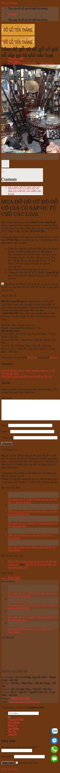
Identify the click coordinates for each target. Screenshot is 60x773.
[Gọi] (54, 749)
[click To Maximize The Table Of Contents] (5, 164)
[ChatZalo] (54, 731)
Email (5, 431)
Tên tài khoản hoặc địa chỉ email (19, 747)
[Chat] (54, 740)
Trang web (7, 437)
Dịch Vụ (4, 41)
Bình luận (6, 397)
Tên (4, 425)
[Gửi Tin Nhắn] (54, 758)
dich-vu (54, 357)
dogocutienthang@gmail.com (24, 701)
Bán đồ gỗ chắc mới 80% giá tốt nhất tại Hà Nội (26, 376)
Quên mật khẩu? (10, 768)
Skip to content (9, 2)
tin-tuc (14, 577)
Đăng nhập (8, 763)
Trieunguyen (47, 63)
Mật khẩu (7, 756)
